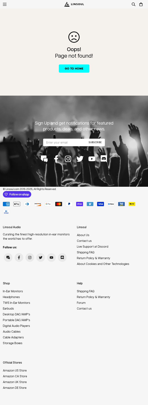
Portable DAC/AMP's (16, 320)
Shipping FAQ (85, 252)
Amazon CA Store (15, 376)
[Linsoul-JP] (74, 4)
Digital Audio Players (16, 326)
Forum (81, 303)
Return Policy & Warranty (93, 258)
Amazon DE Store (15, 388)
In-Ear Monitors (13, 291)
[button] (141, 4)
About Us (83, 235)
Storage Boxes (12, 343)
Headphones (11, 297)
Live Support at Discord (92, 246)
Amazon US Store (15, 370)
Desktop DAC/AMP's (16, 314)
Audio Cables (12, 331)
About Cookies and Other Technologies (103, 264)
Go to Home (74, 68)
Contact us (84, 241)
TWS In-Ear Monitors (16, 303)
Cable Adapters (13, 337)
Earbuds (8, 308)
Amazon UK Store (15, 382)
